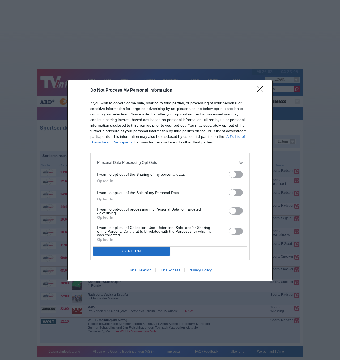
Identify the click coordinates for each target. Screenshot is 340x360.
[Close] (262, 90)
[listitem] (170, 162)
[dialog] (170, 180)
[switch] (236, 174)
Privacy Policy (200, 270)
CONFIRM (132, 251)
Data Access (170, 270)
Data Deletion (140, 270)
